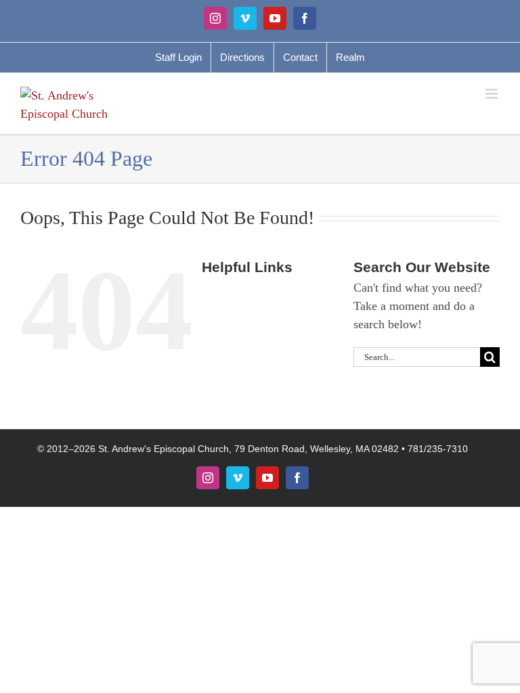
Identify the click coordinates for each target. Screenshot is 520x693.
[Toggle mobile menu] (492, 94)
